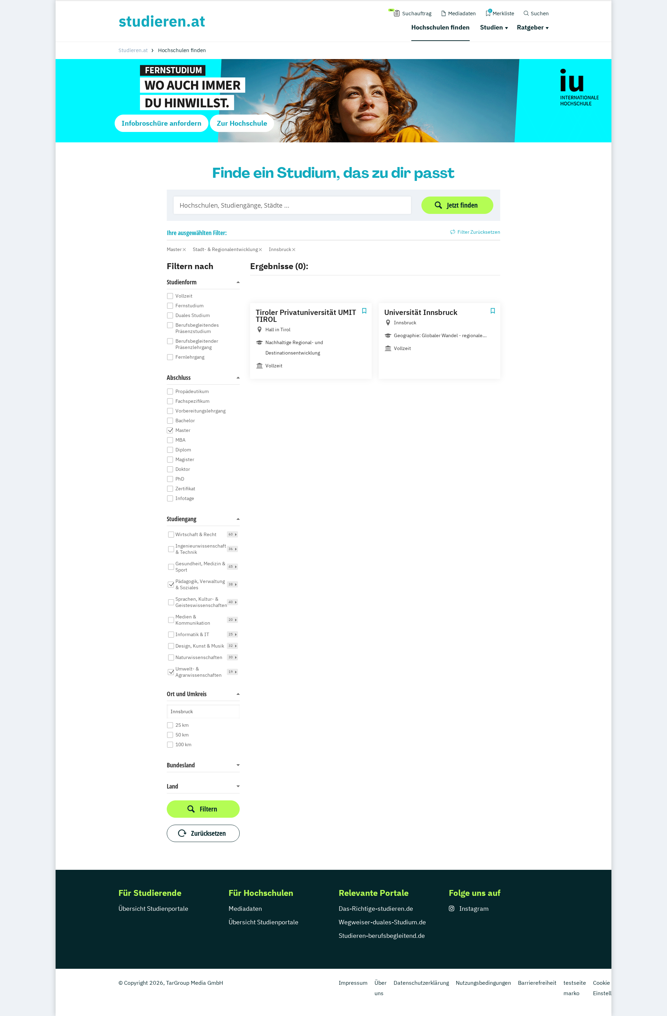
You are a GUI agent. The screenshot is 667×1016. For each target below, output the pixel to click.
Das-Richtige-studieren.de (376, 909)
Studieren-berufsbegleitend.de (382, 936)
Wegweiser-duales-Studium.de (382, 922)
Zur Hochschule (242, 123)
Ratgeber (530, 27)
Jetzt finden (462, 205)
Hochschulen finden (440, 27)
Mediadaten (245, 909)
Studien (491, 27)
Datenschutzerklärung (421, 982)
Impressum (353, 982)
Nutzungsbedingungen (483, 982)
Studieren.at (133, 50)
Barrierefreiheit (537, 982)
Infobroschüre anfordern (161, 123)
